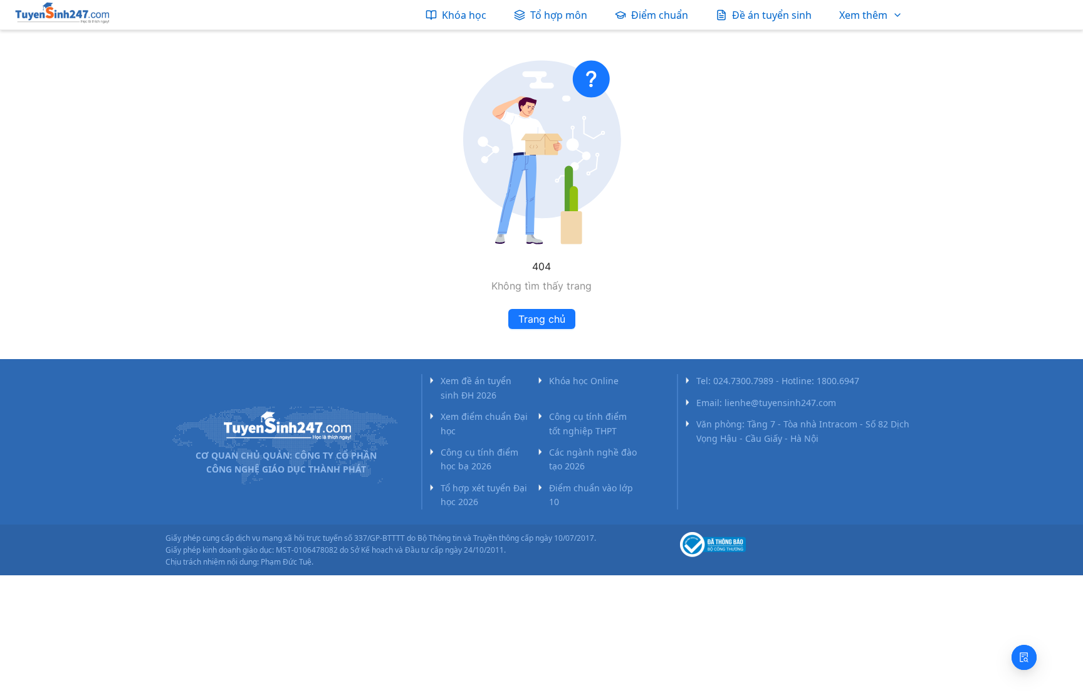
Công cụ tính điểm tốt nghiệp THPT (588, 423)
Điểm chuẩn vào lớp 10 (591, 495)
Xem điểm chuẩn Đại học (484, 423)
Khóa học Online (584, 381)
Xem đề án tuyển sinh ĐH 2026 (476, 387)
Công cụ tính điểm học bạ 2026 (479, 459)
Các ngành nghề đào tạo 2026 (593, 459)
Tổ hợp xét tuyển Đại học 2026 (484, 495)
